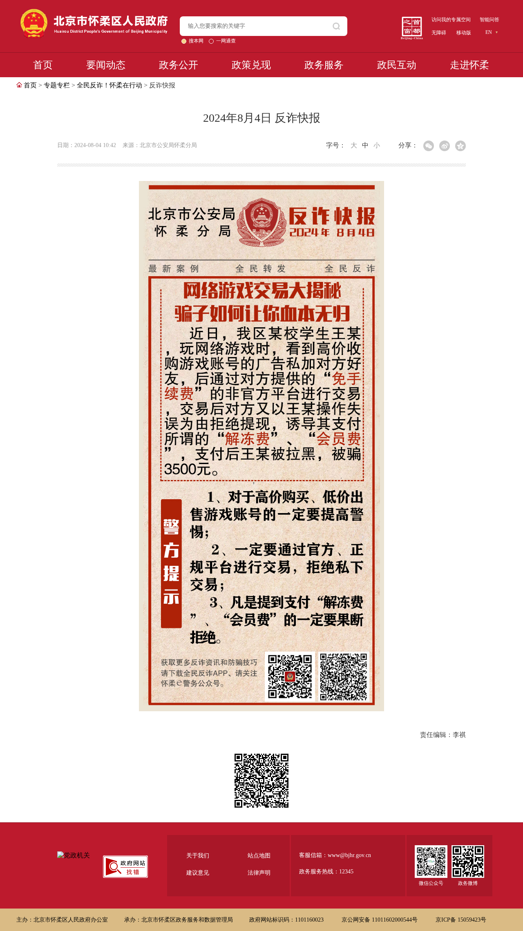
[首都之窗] (411, 19)
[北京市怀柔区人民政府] (94, 12)
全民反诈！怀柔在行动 (109, 85)
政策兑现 (251, 65)
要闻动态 (105, 65)
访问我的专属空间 (451, 19)
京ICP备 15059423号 (461, 920)
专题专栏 (57, 85)
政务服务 (324, 65)
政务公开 (178, 65)
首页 (43, 65)
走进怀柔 (469, 65)
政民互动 (396, 65)
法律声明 (259, 873)
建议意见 (197, 873)
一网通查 (226, 41)
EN (488, 32)
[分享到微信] (428, 146)
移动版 (463, 33)
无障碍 (438, 33)
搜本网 (197, 41)
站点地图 (259, 856)
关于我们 (197, 856)
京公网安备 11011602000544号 (380, 920)
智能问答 (489, 19)
